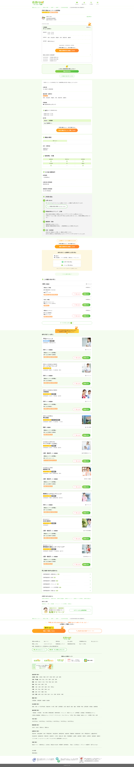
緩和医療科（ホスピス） (62, 738)
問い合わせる (49, 203)
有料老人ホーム (44, 715)
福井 (50, 679)
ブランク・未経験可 (85, 744)
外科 (83, 733)
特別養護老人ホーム (90, 712)
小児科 (56, 736)
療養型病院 (51, 712)
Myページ (46, 641)
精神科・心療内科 (87, 736)
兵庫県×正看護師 (60, 598)
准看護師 (39, 700)
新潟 (40, 679)
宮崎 (55, 694)
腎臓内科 (72, 733)
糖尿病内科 (77, 733)
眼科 (65, 736)
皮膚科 (74, 736)
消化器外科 (34, 736)
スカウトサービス (48, 643)
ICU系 (53, 706)
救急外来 (48, 706)
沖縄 (62, 694)
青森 (44, 677)
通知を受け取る (67, 71)
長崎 (46, 694)
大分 (52, 694)
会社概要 (34, 750)
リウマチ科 (34, 738)
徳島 (36, 691)
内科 (44, 733)
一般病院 (34, 712)
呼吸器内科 (49, 733)
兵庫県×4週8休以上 (46, 598)
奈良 (49, 686)
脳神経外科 (40, 736)
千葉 (47, 682)
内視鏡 (90, 706)
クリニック (57, 603)
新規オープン (35, 744)
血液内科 (67, 733)
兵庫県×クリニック (68, 598)
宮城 (51, 677)
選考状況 (58, 641)
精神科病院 (57, 712)
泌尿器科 (80, 736)
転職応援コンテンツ (60, 643)
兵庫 (43, 686)
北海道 (40, 677)
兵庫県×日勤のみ (87, 598)
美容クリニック (70, 712)
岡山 (39, 689)
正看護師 (52, 603)
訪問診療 (86, 706)
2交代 (33, 727)
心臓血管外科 (94, 733)
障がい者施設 (77, 715)
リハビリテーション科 (43, 738)
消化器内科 (55, 733)
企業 (97, 715)
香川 (39, 691)
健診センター (84, 715)
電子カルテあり (94, 744)
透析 (56, 706)
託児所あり (76, 744)
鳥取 (43, 689)
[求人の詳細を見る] (67, 349)
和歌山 (52, 686)
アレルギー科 (52, 738)
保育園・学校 (80, 706)
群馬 (56, 682)
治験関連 (96, 706)
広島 (36, 689)
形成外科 (52, 736)
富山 (43, 679)
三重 (46, 684)
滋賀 (46, 686)
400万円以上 (42, 721)
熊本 (49, 694)
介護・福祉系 (67, 706)
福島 (60, 677)
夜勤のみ (47, 727)
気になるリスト (94, 641)
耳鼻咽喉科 (69, 736)
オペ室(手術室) (41, 706)
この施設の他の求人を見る (67, 76)
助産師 (48, 700)
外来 (48, 603)
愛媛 (43, 691)
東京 (36, 682)
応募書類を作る (82, 641)
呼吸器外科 (87, 733)
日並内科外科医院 (64, 7)
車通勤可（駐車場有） (64, 744)
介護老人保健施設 (36, 715)
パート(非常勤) (64, 603)
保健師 (43, 700)
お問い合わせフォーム (40, 649)
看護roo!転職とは (36, 641)
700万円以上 (64, 721)
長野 (56, 679)
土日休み (48, 744)
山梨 (53, 679)
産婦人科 (61, 736)
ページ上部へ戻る (66, 274)
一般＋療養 (44, 712)
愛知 (36, 684)
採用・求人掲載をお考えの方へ (58, 649)
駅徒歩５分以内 (54, 744)
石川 (47, 679)
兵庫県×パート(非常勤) (78, 598)
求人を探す (70, 641)
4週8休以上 (44, 603)
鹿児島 (58, 694)
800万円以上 (71, 721)
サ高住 (71, 715)
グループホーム (65, 715)
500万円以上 (49, 721)
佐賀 (42, 694)
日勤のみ (69, 603)
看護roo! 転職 (45, 7)
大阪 (36, 686)
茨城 (50, 682)
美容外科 (34, 733)
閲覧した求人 (35, 643)
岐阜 (39, 684)
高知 (46, 691)
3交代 (37, 727)
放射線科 (94, 736)
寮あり (71, 744)
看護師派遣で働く (72, 643)
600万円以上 (57, 721)
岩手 (48, 677)
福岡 (39, 694)
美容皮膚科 (39, 733)
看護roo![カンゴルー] (36, 7)
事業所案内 (34, 753)
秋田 (54, 677)
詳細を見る (86, 294)
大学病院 (39, 712)
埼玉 (44, 682)
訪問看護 (61, 706)
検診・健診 (73, 706)
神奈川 (39, 682)
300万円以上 (35, 721)
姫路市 (57, 7)
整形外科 (46, 736)
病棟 (33, 706)
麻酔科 (98, 736)
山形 (57, 677)
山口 (49, 689)
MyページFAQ (82, 643)
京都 (39, 686)
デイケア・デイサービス (55, 715)
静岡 (43, 684)
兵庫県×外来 (53, 598)
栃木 (53, 682)
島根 (46, 689)
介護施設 (82, 712)
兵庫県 (52, 7)
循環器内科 (61, 733)
